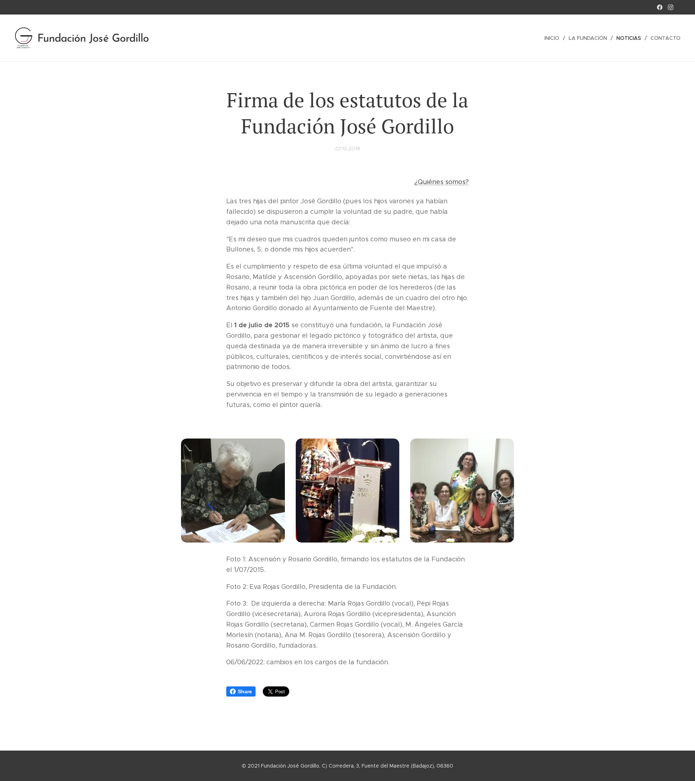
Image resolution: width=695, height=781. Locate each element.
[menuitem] (554, 38)
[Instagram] (670, 7)
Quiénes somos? (443, 182)
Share (245, 691)
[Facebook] (659, 7)
